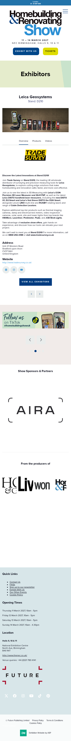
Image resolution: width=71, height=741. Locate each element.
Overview (23, 141)
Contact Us (15, 582)
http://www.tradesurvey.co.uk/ (17, 262)
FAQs (12, 584)
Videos (48, 141)
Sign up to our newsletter (22, 587)
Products (36, 141)
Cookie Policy (16, 594)
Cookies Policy (35, 723)
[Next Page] (39, 294)
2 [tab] (32, 351)
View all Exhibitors (36, 282)
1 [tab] (28, 351)
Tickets (50, 51)
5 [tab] (43, 351)
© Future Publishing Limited (17, 720)
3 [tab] (35, 351)
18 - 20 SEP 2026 (35, 3)
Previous (30, 340)
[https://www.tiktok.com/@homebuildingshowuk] (40, 696)
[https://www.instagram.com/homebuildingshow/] (23, 696)
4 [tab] (39, 351)
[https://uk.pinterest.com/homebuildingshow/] (48, 696)
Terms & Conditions (54, 720)
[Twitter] (6, 696)
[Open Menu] (65, 11)
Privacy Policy (38, 720)
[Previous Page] (31, 294)
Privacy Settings (9, 726)
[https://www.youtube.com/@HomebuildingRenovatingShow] (31, 696)
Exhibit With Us (26, 51)
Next (41, 340)
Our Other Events (18, 592)
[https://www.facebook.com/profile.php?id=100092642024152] (15, 696)
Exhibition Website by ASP (40, 733)
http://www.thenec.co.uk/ (14, 655)
